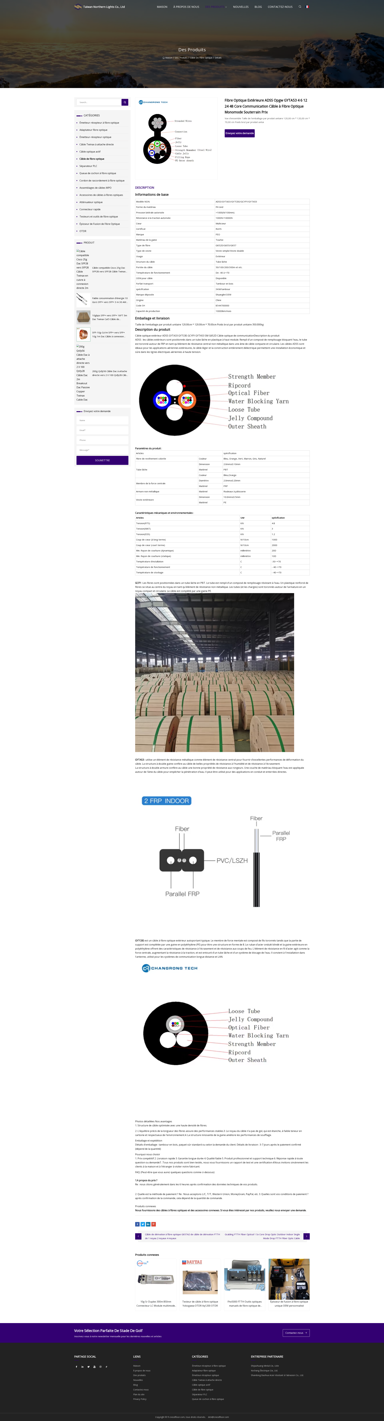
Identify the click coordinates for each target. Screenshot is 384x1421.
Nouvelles (241, 7)
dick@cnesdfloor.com (218, 1417)
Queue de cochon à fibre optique (98, 173)
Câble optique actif (90, 151)
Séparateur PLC (88, 166)
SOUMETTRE (102, 460)
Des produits (214, 7)
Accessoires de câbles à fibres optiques (101, 195)
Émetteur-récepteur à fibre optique (99, 122)
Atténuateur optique (91, 202)
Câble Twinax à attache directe (97, 144)
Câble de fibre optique (201, 57)
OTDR (83, 231)
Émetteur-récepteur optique (95, 137)
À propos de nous (186, 7)
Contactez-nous (280, 7)
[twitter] (88, 1367)
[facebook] (76, 1367)
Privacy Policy (139, 1399)
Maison (162, 7)
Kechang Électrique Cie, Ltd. (264, 1370)
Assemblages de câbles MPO (95, 187)
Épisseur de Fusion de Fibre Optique (100, 224)
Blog (258, 7)
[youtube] (94, 1367)
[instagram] (100, 1367)
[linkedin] (82, 1367)
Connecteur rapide (90, 209)
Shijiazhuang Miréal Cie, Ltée (265, 1365)
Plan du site (138, 1394)
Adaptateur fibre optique (93, 130)
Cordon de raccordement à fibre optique (102, 180)
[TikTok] (106, 1367)
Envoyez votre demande (240, 133)
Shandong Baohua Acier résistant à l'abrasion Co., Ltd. (277, 1375)
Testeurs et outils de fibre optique (99, 216)
